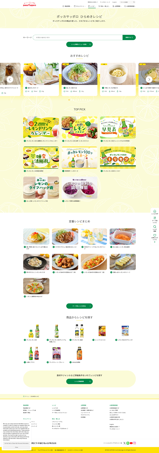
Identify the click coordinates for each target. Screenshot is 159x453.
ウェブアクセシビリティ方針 (45, 450)
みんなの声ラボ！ (114, 415)
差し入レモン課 (56, 426)
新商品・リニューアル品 (29, 410)
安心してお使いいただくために (118, 412)
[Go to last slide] (10, 79)
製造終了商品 (26, 412)
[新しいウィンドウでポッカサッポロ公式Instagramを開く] (134, 443)
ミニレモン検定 (56, 424)
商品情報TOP (26, 408)
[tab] (69, 99)
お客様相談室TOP (114, 408)
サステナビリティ (85, 415)
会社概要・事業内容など (87, 410)
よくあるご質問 (114, 410)
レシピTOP (55, 408)
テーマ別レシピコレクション (59, 412)
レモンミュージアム (57, 421)
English (112, 424)
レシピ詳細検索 (56, 410)
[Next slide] (149, 79)
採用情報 (83, 417)
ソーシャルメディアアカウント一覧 (112, 443)
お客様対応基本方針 (115, 417)
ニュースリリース (85, 412)
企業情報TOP (84, 408)
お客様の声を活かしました (117, 419)
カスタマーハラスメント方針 (75, 450)
